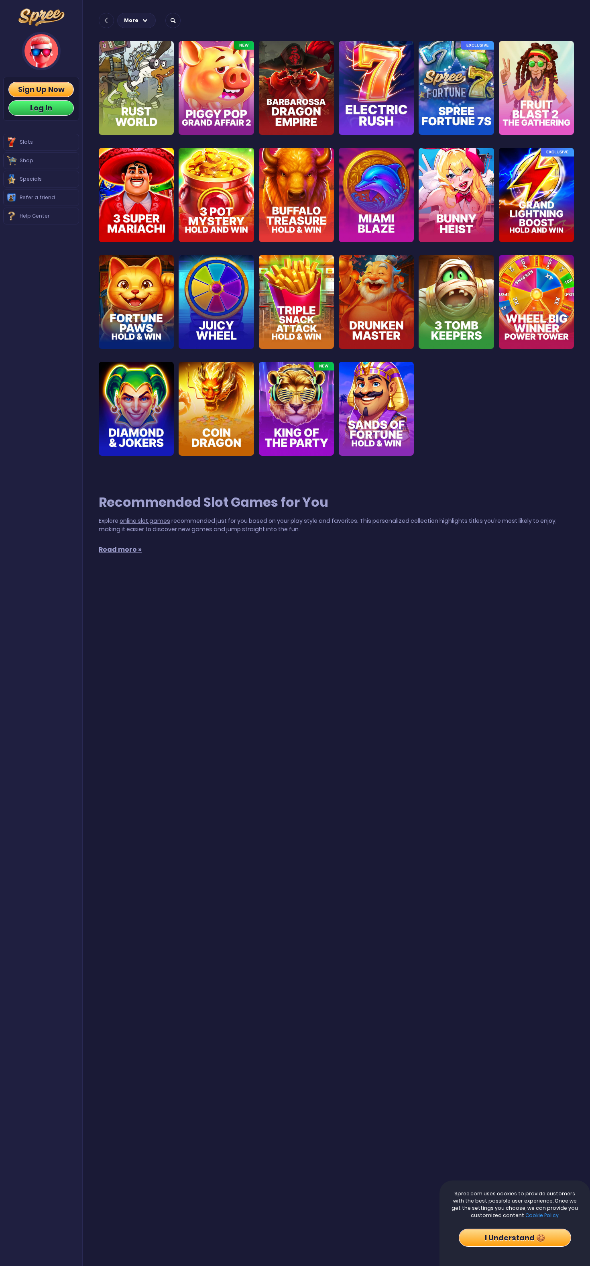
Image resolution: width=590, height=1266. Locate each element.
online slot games (145, 521)
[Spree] (41, 17)
